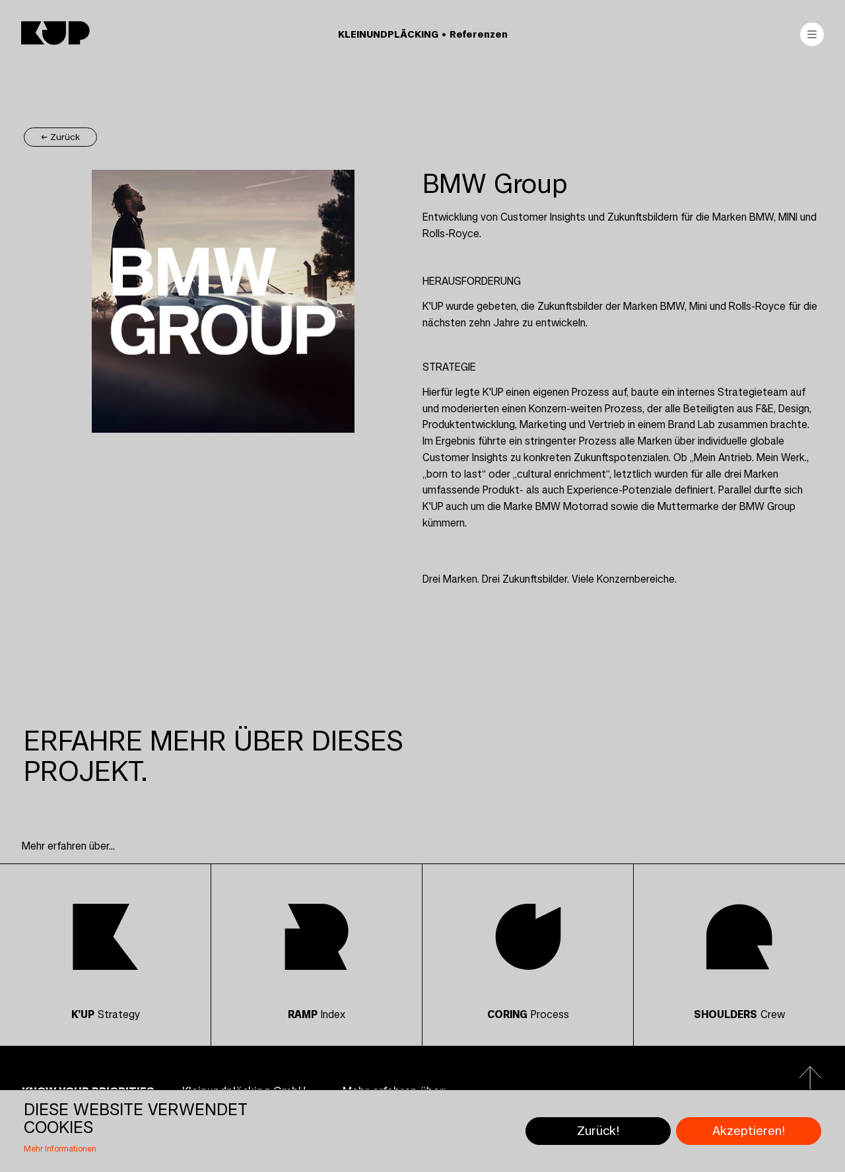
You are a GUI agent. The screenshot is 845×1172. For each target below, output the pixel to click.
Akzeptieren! (748, 1131)
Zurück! (598, 1131)
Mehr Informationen (60, 1149)
